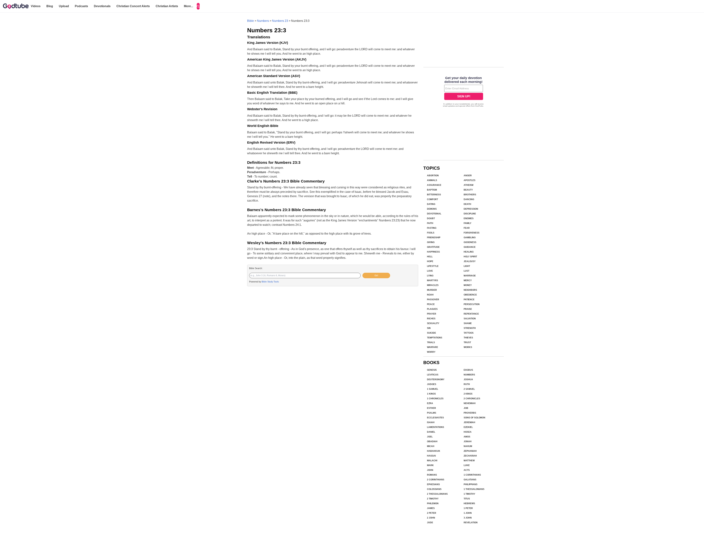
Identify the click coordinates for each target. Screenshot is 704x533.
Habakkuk (433, 451)
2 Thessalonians (437, 494)
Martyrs (432, 280)
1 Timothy (469, 494)
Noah (430, 294)
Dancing (469, 199)
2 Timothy (433, 498)
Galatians (470, 479)
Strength (470, 328)
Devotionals (102, 6)
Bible (250, 20)
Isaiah (430, 422)
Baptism (432, 190)
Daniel (431, 432)
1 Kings (431, 394)
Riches (431, 318)
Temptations (434, 337)
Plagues (432, 309)
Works (468, 347)
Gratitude (433, 247)
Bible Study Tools (270, 281)
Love (430, 271)
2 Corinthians (435, 479)
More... (188, 6)
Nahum (468, 446)
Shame (468, 323)
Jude (430, 522)
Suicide (431, 333)
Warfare (432, 347)
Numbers (263, 20)
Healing (469, 252)
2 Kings (468, 394)
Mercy (468, 280)
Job (466, 408)
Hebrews (469, 503)
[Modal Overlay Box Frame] (463, 92)
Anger (468, 175)
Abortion (433, 175)
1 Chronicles (435, 398)
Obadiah (432, 441)
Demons (432, 209)
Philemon (433, 503)
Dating (431, 204)
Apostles (469, 180)
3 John (468, 517)
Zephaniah (470, 451)
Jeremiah (469, 422)
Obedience (470, 294)
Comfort (432, 199)
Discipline (470, 213)
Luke (467, 465)
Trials (431, 342)
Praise (468, 309)
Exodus (468, 370)
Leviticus (432, 374)
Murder (432, 290)
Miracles (433, 285)
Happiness (433, 252)
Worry (431, 352)
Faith (430, 223)
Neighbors (470, 290)
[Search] (198, 6)
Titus (467, 498)
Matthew (469, 460)
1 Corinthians (472, 475)
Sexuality (433, 323)
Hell (430, 256)
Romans (432, 475)
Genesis (432, 370)
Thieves (468, 337)
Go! (376, 275)
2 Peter (431, 513)
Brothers (470, 194)
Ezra (430, 403)
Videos (36, 6)
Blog (49, 6)
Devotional (434, 213)
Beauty (468, 190)
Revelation (471, 522)
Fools (430, 232)
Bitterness (434, 194)
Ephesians (433, 484)
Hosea (468, 432)
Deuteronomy (435, 379)
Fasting (431, 228)
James (431, 508)
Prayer (431, 314)
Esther (431, 408)
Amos (467, 436)
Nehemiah (470, 403)
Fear (467, 228)
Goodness (470, 242)
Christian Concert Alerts (133, 6)
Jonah (468, 441)
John (430, 470)
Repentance (471, 314)
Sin (429, 328)
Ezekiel (468, 427)
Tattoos (469, 333)
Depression (471, 209)
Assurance (434, 185)
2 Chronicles (472, 398)
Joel (430, 436)
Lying (430, 275)
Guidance (470, 247)
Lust (466, 271)
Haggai (431, 455)
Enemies (469, 218)
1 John (468, 513)
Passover (433, 299)
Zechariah (470, 455)
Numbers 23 (280, 20)
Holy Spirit (470, 256)
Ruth (467, 384)
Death (467, 204)
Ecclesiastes (435, 417)
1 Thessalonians (474, 489)
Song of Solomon (474, 417)
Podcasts (81, 6)
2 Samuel (469, 389)
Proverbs (470, 413)
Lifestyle (433, 266)
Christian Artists (167, 6)
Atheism (468, 185)
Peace (431, 304)
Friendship (433, 237)
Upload (64, 6)
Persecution (472, 304)
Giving (430, 242)
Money (468, 285)
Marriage (470, 275)
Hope (430, 261)
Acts (467, 470)
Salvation (470, 318)
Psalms (431, 413)
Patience (469, 299)
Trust (467, 342)
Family (467, 223)
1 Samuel (432, 389)
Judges (431, 384)
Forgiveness (471, 232)
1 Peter (468, 508)
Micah (430, 446)
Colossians (434, 489)
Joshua (468, 379)
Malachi (432, 460)
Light (467, 266)
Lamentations (435, 427)
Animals (432, 180)
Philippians (470, 484)
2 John (431, 517)
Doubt (431, 218)
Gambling (470, 237)
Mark (430, 465)
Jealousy (470, 261)
